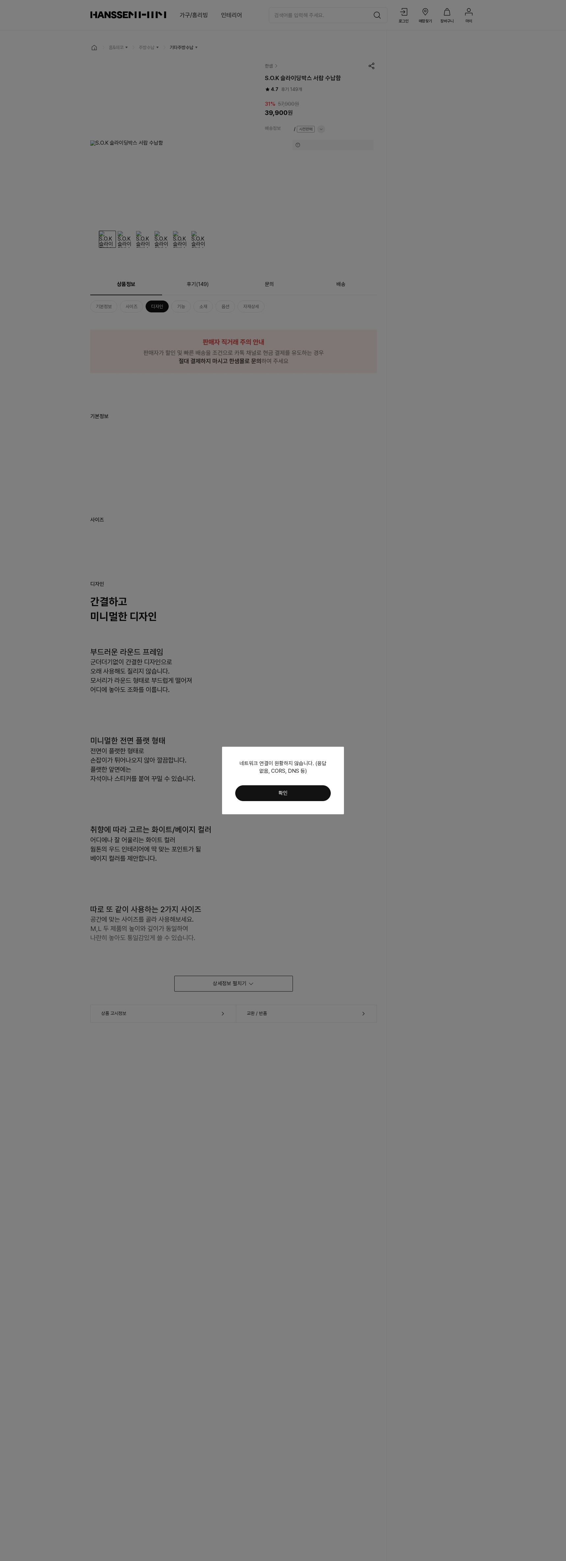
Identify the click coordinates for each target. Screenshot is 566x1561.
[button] (283, 793)
